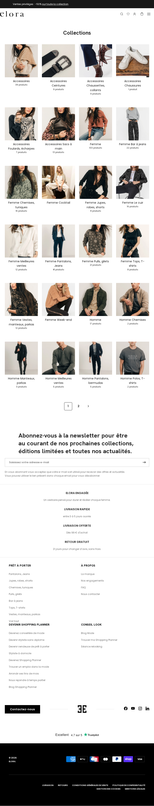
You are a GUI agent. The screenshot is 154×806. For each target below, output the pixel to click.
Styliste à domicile (20, 653)
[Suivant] (88, 406)
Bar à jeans (16, 601)
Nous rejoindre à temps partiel (27, 680)
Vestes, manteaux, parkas (24, 614)
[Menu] (149, 14)
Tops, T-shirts (17, 607)
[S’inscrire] (144, 462)
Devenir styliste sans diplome (26, 640)
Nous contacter (90, 594)
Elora (12, 761)
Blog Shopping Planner (23, 687)
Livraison (48, 785)
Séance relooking (91, 646)
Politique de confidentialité (128, 785)
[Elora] (12, 14)
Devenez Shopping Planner (25, 660)
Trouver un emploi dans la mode (29, 666)
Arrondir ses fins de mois (24, 673)
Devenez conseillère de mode (26, 633)
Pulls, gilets (15, 594)
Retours (63, 785)
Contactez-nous (22, 709)
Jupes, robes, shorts (21, 580)
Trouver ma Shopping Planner (99, 640)
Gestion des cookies (108, 788)
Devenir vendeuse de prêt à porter (29, 646)
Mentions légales (135, 788)
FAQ (83, 587)
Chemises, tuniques (21, 587)
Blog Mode (87, 633)
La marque (87, 574)
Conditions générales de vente (90, 785)
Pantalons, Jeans (19, 574)
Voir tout (14, 621)
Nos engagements (92, 580)
